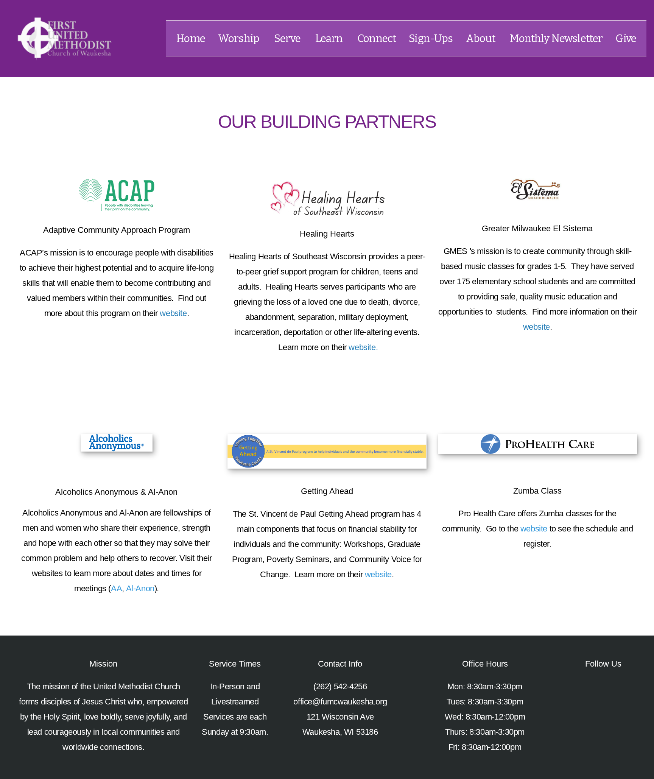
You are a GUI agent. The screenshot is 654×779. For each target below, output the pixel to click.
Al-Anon (140, 588)
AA (116, 588)
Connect (376, 38)
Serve (288, 38)
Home (190, 38)
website (173, 313)
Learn (329, 38)
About (481, 38)
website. (363, 347)
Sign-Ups (431, 38)
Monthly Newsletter (556, 38)
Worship (239, 38)
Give (625, 38)
